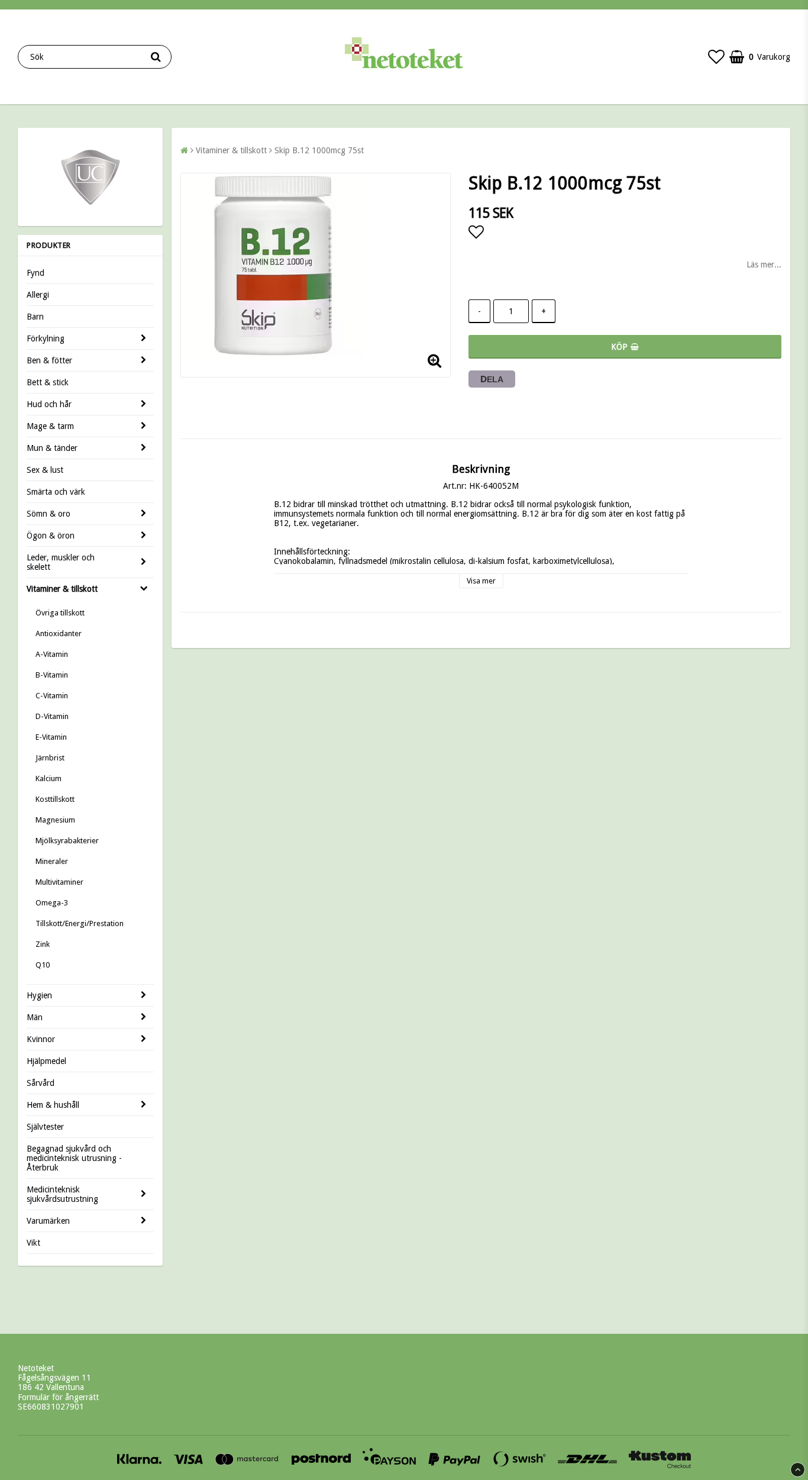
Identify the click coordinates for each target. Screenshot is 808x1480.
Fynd (35, 273)
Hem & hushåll (53, 1105)
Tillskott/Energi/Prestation (79, 923)
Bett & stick (48, 382)
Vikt (33, 1242)
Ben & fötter (49, 360)
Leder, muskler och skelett (61, 562)
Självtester (45, 1126)
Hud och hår (49, 404)
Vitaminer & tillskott (62, 589)
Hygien (39, 995)
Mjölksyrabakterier (67, 840)
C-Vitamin (51, 695)
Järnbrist (49, 757)
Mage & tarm (50, 426)
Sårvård (40, 1083)
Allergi (38, 294)
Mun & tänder (52, 448)
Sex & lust (45, 470)
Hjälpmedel (46, 1061)
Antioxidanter (58, 633)
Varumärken (48, 1221)
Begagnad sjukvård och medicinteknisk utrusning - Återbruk (74, 1158)
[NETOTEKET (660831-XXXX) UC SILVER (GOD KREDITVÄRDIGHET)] (90, 204)
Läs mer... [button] (763, 264)
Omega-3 (51, 902)
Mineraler (51, 861)
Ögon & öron (51, 535)
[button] (716, 57)
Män (35, 1017)
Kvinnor (41, 1039)
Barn (35, 316)
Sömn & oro (48, 513)
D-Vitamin (52, 716)
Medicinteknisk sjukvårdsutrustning (62, 1194)
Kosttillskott (55, 799)
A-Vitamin (51, 654)
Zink (42, 944)
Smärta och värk (56, 491)
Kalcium (48, 778)
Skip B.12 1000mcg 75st (319, 150)
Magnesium (55, 819)
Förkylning (45, 338)
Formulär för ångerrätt (58, 1397)
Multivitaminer (59, 882)
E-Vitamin (51, 737)
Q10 (42, 964)
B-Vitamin (51, 674)
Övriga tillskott (60, 612)
